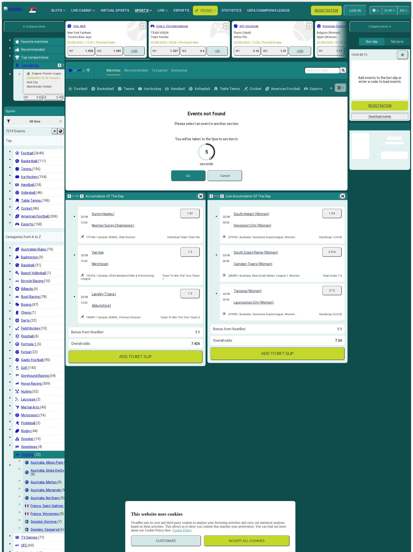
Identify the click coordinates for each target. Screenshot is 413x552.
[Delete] (201, 196)
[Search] (343, 70)
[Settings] (402, 54)
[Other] (341, 87)
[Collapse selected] (54, 131)
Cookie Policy (182, 530)
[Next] (82, 196)
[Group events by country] (60, 131)
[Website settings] (375, 10)
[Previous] (59, 65)
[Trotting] (79, 70)
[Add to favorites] (143, 26)
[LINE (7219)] (70, 70)
